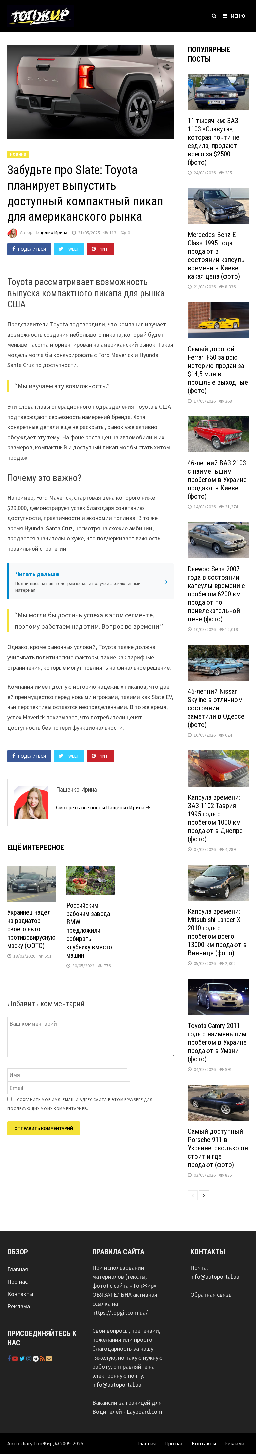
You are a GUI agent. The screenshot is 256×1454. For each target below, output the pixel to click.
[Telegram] (36, 1358)
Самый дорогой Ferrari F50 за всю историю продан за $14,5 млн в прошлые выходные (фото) (218, 370)
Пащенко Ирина (51, 233)
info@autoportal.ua (116, 1384)
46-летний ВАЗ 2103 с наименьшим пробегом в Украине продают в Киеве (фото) (217, 479)
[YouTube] (15, 1358)
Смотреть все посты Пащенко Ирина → (103, 807)
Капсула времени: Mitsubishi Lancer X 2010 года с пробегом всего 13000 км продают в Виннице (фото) (217, 932)
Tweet (72, 249)
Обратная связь (210, 1294)
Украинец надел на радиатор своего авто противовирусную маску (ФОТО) (31, 929)
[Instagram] (29, 1358)
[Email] (49, 1358)
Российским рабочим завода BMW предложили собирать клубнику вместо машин (89, 930)
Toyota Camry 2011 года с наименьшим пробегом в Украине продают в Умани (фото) (217, 1042)
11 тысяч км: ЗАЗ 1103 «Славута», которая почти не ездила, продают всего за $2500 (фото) (213, 141)
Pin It (104, 249)
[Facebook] (9, 1358)
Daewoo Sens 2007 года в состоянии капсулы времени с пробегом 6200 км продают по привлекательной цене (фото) (216, 594)
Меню (238, 15)
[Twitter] (22, 1358)
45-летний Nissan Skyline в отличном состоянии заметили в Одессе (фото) (216, 708)
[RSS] (43, 1358)
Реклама (18, 1306)
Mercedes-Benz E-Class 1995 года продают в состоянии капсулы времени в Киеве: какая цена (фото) (217, 255)
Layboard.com (144, 1411)
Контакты (20, 1294)
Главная (17, 1269)
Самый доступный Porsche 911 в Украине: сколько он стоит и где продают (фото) (218, 1148)
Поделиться (32, 249)
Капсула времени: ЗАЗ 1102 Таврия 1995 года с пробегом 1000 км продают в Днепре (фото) (215, 818)
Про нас (17, 1281)
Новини (18, 154)
